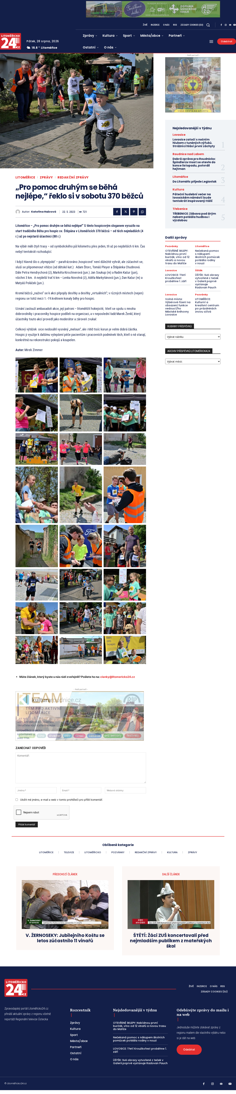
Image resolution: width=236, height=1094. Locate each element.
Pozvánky (171, 246)
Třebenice (180, 208)
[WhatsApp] (142, 211)
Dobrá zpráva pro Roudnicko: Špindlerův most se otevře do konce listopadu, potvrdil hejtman (194, 164)
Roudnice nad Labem (188, 154)
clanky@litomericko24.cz (117, 677)
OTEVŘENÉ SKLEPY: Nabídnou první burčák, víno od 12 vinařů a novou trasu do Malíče (177, 257)
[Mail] (230, 25)
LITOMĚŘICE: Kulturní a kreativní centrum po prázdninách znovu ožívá (207, 305)
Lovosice (179, 134)
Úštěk (198, 270)
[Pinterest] (134, 211)
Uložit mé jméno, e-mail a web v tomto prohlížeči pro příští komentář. (61, 799)
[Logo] (15, 988)
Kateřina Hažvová (43, 211)
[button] (208, 24)
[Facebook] (221, 25)
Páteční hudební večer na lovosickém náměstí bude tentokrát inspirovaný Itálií (193, 197)
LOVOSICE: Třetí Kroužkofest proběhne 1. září (175, 278)
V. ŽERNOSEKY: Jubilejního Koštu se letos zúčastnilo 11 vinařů (65, 938)
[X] (125, 211)
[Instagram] (225, 25)
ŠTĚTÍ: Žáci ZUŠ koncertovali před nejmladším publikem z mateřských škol (171, 941)
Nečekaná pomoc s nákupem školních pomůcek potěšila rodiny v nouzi (207, 257)
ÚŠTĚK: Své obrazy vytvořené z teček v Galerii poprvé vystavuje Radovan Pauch (207, 281)
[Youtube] (230, 1084)
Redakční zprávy (73, 177)
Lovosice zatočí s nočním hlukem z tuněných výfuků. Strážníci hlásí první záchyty (194, 143)
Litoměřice (25, 177)
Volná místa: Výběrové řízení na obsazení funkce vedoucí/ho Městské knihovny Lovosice (177, 306)
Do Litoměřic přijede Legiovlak (194, 181)
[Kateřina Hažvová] (18, 211)
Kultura (178, 189)
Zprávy (46, 177)
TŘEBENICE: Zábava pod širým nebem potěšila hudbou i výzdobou (194, 217)
